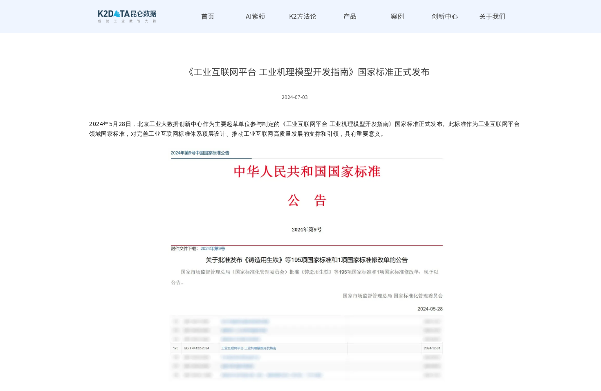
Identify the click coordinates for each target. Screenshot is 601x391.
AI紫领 (255, 16)
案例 (397, 16)
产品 (350, 16)
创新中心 (445, 16)
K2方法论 (302, 16)
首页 (207, 16)
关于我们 (492, 16)
